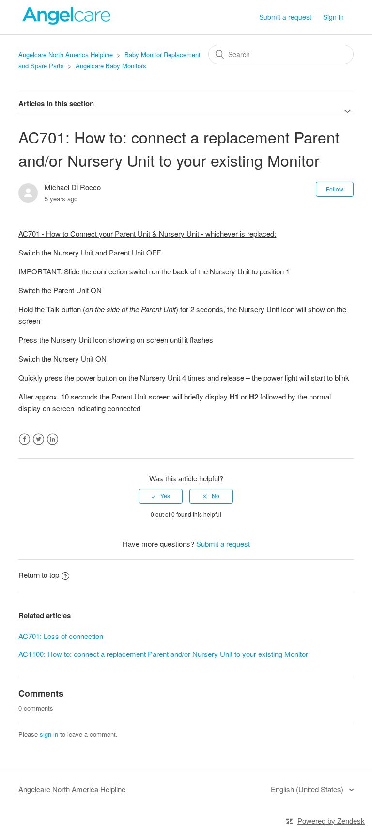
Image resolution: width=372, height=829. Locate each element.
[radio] (161, 496)
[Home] (66, 21)
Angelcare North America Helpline (65, 54)
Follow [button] (334, 189)
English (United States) (308, 789)
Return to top (38, 575)
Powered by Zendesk (331, 821)
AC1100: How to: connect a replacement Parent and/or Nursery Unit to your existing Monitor (163, 654)
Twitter (38, 439)
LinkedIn (52, 439)
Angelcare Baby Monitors (111, 65)
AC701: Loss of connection (60, 636)
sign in (49, 734)
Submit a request (285, 17)
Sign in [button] (333, 17)
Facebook (24, 439)
